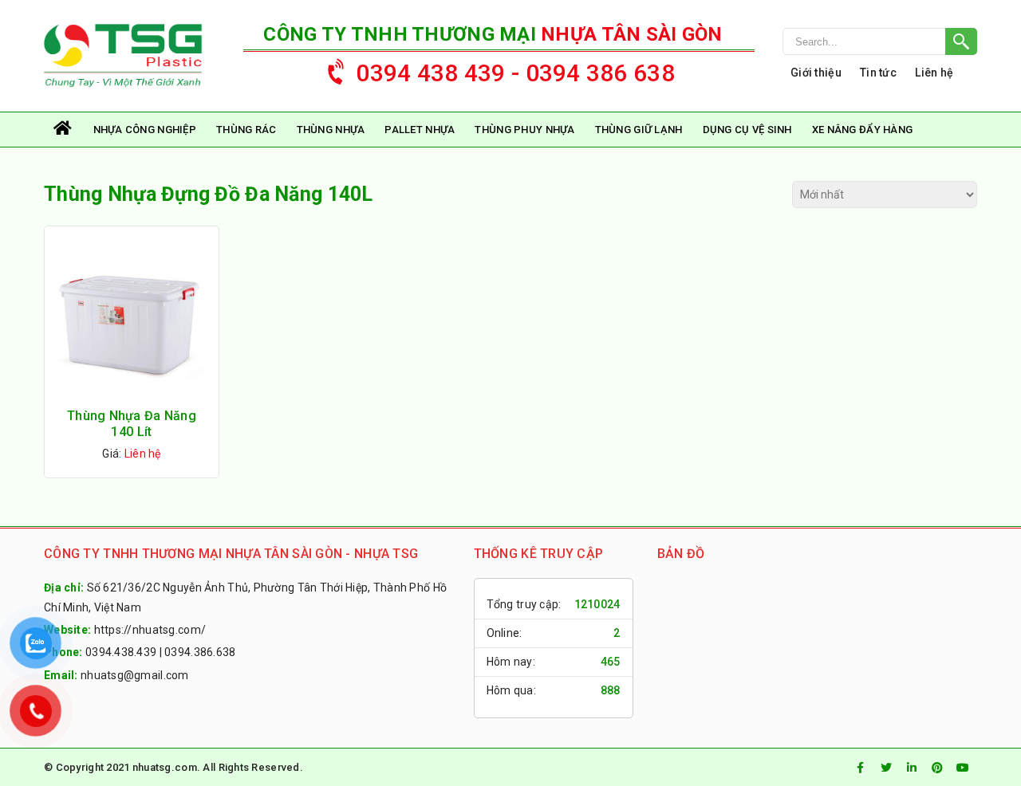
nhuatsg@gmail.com (135, 675)
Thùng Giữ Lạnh (639, 130)
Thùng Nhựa (331, 130)
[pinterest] (937, 767)
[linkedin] (911, 767)
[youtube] (962, 767)
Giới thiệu (816, 72)
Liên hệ (934, 72)
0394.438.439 (120, 652)
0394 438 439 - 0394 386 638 (515, 73)
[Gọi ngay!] (880, 41)
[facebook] (860, 767)
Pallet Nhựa (419, 130)
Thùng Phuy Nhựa (524, 130)
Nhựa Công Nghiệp (144, 130)
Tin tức (878, 72)
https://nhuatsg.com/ (150, 629)
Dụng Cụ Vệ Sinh (747, 130)
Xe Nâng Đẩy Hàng (862, 130)
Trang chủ (64, 129)
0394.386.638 (199, 652)
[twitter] (886, 767)
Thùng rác (246, 130)
